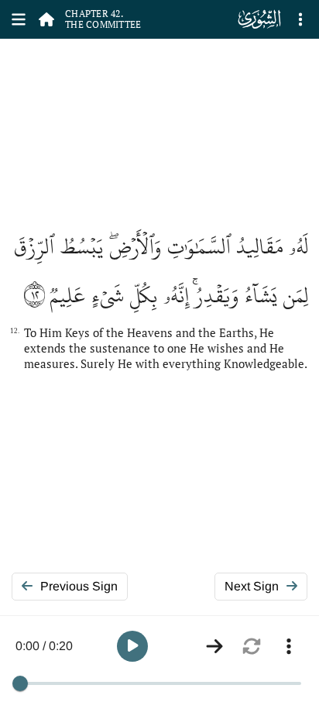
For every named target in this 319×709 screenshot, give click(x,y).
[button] (132, 646)
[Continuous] (214, 646)
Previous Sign (79, 586)
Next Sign (252, 586)
